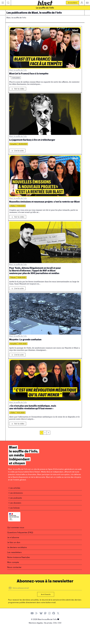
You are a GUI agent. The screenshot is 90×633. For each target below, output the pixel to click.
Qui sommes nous (15, 527)
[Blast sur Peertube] (36, 613)
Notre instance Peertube (18, 557)
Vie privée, (48, 623)
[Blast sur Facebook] (53, 613)
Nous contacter (14, 567)
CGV (59, 623)
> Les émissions (15, 493)
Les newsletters (14, 552)
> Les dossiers (14, 503)
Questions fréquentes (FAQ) (20, 532)
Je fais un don (13, 542)
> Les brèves (14, 508)
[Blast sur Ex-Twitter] (58, 613)
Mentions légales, (36, 623)
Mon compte (13, 562)
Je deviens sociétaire (17, 547)
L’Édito (12, 206)
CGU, (55, 623)
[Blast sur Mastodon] (45, 613)
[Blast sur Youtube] (32, 613)
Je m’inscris (45, 594)
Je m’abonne (13, 537)
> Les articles (14, 488)
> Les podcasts (15, 498)
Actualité (13, 144)
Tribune (13, 277)
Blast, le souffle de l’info (18, 70)
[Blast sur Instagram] (49, 613)
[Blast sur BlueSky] (41, 613)
